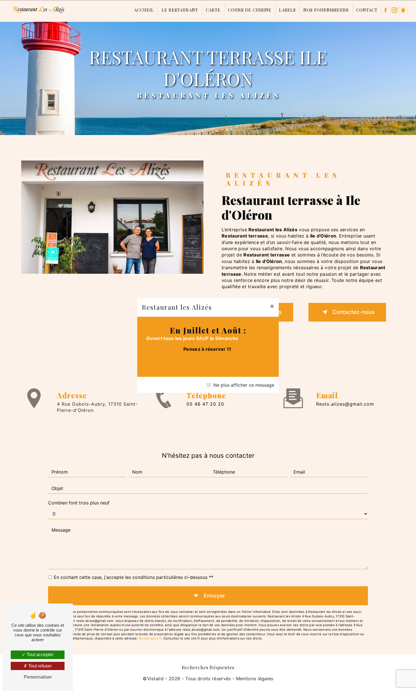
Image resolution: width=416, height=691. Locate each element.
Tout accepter (39, 654)
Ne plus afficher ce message (243, 385)
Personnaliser (38, 677)
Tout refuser (39, 666)
